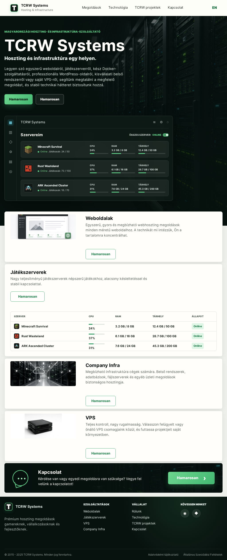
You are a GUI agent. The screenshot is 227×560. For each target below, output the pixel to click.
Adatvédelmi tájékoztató (163, 554)
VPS (86, 523)
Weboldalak (91, 511)
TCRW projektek (147, 7)
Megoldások (91, 7)
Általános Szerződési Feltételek (203, 554)
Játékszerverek (94, 517)
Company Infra (94, 529)
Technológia (118, 7)
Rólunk (137, 511)
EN (214, 7)
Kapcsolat (175, 7)
